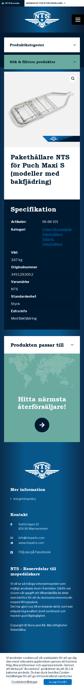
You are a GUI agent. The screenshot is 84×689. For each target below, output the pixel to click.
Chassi (47, 229)
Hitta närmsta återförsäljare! (42, 402)
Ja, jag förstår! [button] (58, 682)
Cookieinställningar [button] (24, 682)
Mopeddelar (62, 229)
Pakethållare (52, 234)
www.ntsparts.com (31, 542)
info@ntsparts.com (32, 537)
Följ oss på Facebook (35, 552)
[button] (73, 78)
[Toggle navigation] (77, 20)
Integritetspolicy (24, 499)
